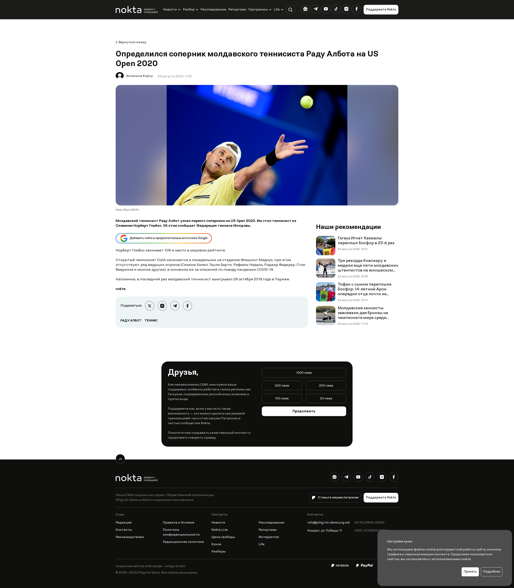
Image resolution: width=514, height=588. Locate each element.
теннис (151, 320)
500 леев (282, 385)
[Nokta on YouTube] (325, 8)
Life (277, 9)
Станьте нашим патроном (338, 497)
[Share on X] (149, 305)
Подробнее (491, 571)
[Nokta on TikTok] (336, 8)
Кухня (216, 544)
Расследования (213, 9)
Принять (470, 571)
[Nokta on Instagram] (346, 8)
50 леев (326, 398)
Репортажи (237, 9)
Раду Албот (130, 320)
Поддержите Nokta (381, 9)
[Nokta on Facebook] (356, 8)
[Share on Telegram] (174, 305)
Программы (258, 9)
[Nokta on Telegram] (315, 8)
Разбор (189, 9)
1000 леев (304, 373)
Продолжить (304, 411)
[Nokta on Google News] (305, 8)
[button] (290, 9)
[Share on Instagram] (162, 305)
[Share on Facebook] (187, 305)
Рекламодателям (130, 537)
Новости (170, 9)
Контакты (124, 530)
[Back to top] (120, 458)
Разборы (218, 551)
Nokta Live (219, 530)
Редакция (124, 522)
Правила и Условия (178, 522)
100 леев (282, 398)
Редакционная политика (183, 542)
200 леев (326, 385)
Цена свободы (223, 537)
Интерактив (269, 537)
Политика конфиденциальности (181, 532)
